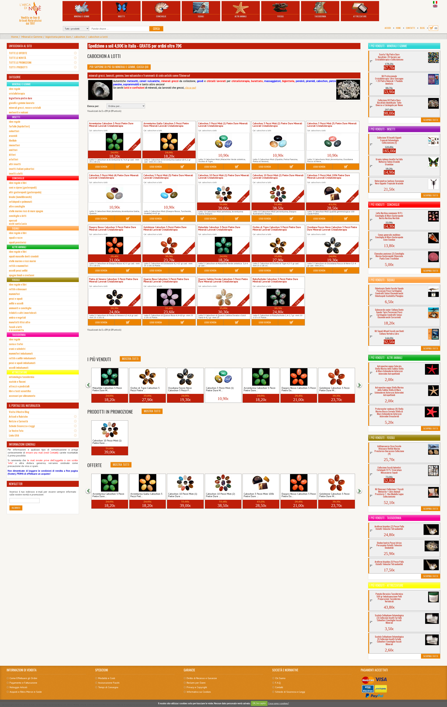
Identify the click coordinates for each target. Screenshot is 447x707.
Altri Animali (241, 16)
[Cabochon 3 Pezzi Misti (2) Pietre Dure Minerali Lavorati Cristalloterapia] (278, 141)
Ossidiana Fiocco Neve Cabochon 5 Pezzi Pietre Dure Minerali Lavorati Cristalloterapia (332, 228)
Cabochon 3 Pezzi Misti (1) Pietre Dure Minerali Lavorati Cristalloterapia (223, 124)
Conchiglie (161, 16)
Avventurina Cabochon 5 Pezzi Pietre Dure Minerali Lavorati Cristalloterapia (111, 124)
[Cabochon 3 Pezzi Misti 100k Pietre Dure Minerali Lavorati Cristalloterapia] (261, 483)
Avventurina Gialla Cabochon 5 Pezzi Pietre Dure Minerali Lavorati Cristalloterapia (166, 124)
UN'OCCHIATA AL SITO (20, 46)
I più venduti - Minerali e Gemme (388, 46)
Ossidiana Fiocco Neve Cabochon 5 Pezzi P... (180, 389)
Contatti (410, 27)
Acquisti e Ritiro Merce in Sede (26, 691)
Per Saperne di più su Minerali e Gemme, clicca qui (119, 67)
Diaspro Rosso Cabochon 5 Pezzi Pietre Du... (299, 389)
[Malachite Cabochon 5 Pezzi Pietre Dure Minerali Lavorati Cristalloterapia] (109, 377)
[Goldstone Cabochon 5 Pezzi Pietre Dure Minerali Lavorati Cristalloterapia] (336, 377)
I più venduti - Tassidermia (385, 518)
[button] (90, 385)
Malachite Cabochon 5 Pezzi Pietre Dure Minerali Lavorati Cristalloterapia (219, 228)
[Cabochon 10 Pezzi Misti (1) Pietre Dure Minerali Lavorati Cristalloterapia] (109, 429)
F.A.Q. (278, 682)
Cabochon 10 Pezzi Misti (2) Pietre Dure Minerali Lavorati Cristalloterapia (278, 176)
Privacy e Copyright (197, 687)
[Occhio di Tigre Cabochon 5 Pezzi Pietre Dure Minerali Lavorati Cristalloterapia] (147, 377)
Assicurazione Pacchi (108, 682)
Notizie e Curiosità (18, 421)
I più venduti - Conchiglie (384, 204)
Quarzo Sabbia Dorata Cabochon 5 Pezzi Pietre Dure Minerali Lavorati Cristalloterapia (223, 280)
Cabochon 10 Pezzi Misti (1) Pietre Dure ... (107, 442)
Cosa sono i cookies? (278, 703)
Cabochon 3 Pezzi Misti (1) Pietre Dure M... (220, 389)
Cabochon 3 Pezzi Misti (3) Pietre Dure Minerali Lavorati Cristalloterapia (332, 124)
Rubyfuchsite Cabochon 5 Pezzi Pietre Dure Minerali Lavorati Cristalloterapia (275, 280)
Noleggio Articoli (18, 687)
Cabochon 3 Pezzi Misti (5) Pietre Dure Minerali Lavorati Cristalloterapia (168, 176)
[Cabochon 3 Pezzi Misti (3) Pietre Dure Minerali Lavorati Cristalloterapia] (332, 141)
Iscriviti (16, 508)
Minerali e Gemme (81, 16)
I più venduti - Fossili (382, 437)
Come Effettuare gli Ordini (23, 678)
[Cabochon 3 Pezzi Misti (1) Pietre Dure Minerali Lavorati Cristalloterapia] (224, 141)
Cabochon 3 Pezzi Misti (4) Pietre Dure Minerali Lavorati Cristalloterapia (113, 176)
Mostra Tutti (130, 359)
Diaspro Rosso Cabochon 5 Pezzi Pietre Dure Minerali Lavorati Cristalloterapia (112, 228)
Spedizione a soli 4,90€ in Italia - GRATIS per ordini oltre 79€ (135, 45)
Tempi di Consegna (108, 687)
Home (398, 27)
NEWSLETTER (16, 484)
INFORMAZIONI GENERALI (22, 444)
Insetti (121, 16)
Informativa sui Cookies (199, 691)
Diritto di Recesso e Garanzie (202, 678)
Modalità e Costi (106, 678)
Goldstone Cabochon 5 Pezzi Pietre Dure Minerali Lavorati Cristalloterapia (165, 228)
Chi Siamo (280, 678)
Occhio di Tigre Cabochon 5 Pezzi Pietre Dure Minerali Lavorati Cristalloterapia (277, 228)
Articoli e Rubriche (18, 416)
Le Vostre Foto (16, 430)
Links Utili (14, 435)
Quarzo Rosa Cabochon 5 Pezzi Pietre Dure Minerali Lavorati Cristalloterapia (166, 280)
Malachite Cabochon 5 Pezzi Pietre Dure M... (107, 389)
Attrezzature (360, 16)
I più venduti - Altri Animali (385, 357)
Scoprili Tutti (430, 120)
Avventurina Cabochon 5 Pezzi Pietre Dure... (259, 389)
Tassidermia (320, 16)
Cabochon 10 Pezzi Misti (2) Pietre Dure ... (220, 495)
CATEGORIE (14, 77)
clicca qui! (190, 87)
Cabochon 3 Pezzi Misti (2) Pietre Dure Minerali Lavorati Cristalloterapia (277, 124)
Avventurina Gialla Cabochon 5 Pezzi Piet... (146, 495)
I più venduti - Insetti (382, 129)
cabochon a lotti (98, 36)
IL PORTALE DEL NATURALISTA (24, 405)
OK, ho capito (259, 703)
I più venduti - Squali (382, 280)
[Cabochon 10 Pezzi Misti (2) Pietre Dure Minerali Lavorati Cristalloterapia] (223, 483)
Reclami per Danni (196, 682)
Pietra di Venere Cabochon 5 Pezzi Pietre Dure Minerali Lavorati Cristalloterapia (113, 280)
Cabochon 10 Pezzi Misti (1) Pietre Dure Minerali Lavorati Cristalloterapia (223, 176)
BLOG (422, 27)
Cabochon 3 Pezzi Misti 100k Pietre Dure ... (259, 495)
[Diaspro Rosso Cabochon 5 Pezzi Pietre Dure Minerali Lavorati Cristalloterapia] (299, 377)
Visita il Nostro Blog (19, 412)
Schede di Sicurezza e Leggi (290, 691)
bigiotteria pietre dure (58, 36)
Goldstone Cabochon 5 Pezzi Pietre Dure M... (334, 389)
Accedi (388, 27)
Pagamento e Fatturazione (23, 682)
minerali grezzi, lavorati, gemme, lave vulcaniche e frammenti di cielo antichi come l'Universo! (139, 75)
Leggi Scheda (101, 166)
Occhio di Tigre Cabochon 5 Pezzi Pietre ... (145, 389)
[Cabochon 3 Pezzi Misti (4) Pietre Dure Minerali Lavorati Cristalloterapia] (114, 193)
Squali (201, 16)
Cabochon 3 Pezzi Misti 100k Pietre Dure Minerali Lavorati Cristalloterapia (328, 176)
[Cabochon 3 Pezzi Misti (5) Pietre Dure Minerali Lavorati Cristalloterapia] (169, 193)
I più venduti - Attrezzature (386, 585)
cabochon (79, 36)
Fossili (280, 16)
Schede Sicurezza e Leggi (22, 426)
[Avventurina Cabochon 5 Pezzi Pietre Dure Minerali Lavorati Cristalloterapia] (261, 377)
